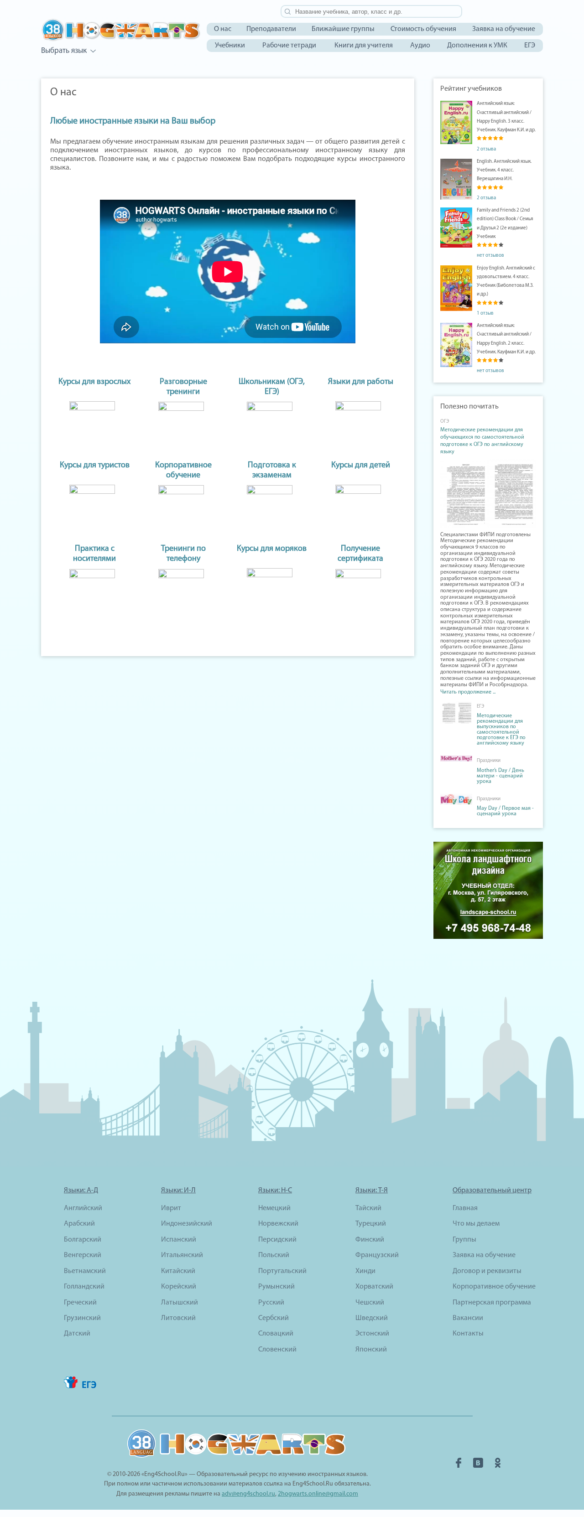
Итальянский (182, 1255)
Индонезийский (186, 1223)
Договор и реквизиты (487, 1271)
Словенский (277, 1349)
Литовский (178, 1318)
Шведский (371, 1318)
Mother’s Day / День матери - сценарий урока (500, 776)
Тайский (368, 1208)
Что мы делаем (476, 1223)
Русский (271, 1302)
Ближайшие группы (343, 29)
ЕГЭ (529, 45)
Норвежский (278, 1223)
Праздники (489, 760)
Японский (371, 1349)
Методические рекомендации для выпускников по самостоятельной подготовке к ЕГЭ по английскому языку (501, 729)
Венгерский (82, 1255)
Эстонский (372, 1333)
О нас (222, 29)
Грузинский (82, 1318)
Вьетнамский (85, 1271)
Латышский (179, 1302)
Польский (273, 1255)
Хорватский (374, 1286)
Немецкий (274, 1208)
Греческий (80, 1302)
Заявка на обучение (503, 29)
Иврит (171, 1208)
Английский (83, 1208)
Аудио (420, 45)
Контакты (468, 1333)
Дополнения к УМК (477, 45)
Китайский (178, 1271)
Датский (77, 1333)
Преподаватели (271, 29)
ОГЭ (444, 421)
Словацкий (275, 1333)
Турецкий (370, 1223)
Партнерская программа (492, 1302)
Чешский (369, 1302)
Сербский (273, 1318)
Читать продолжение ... (467, 692)
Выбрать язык (64, 51)
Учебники (230, 45)
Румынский (276, 1286)
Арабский (79, 1223)
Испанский (178, 1239)
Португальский (282, 1271)
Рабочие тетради (289, 45)
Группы (464, 1239)
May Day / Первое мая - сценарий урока (505, 811)
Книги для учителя (363, 45)
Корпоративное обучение (494, 1286)
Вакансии (468, 1318)
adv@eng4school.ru (248, 1494)
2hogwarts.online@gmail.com (318, 1494)
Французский (377, 1255)
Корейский (178, 1286)
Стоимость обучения (423, 29)
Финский (369, 1239)
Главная (465, 1208)
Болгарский (82, 1239)
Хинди (365, 1271)
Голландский (84, 1286)
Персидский (277, 1239)
